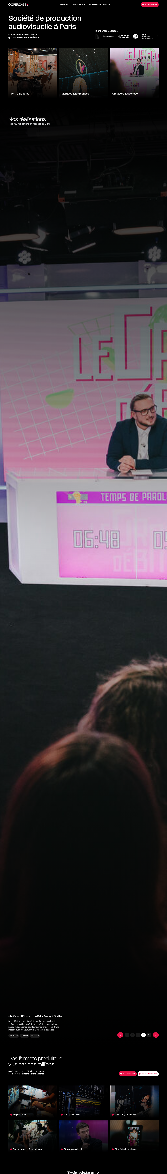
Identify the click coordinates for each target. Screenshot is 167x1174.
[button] (65, 4)
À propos (106, 4)
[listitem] (83, 577)
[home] (18, 4)
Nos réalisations (94, 4)
